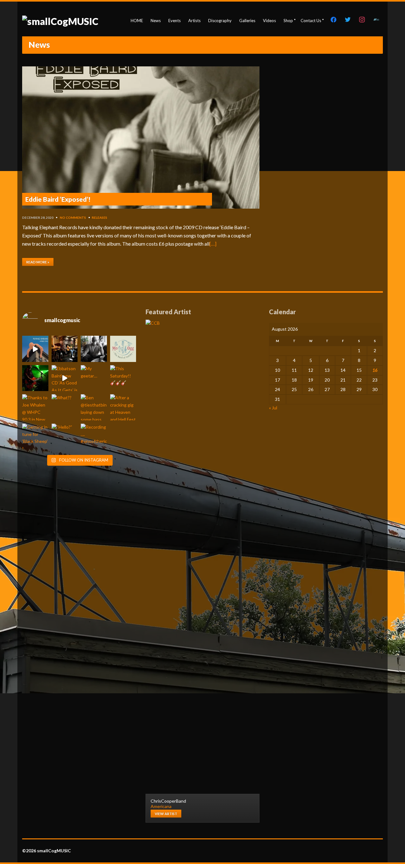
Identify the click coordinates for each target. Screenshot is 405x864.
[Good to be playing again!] (65, 349)
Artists (194, 20)
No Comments (73, 217)
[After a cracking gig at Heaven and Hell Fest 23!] (123, 407)
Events (174, 20)
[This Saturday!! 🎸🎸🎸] (123, 378)
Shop (288, 20)
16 (374, 370)
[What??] (65, 407)
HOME (137, 20)
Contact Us (311, 20)
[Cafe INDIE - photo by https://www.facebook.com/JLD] (35, 378)
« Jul (273, 407)
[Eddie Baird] (94, 349)
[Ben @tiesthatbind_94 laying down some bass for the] (94, 407)
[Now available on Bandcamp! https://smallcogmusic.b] (123, 349)
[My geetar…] (94, 378)
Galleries (247, 20)
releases (99, 217)
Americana (161, 806)
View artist (166, 814)
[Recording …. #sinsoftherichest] (94, 437)
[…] (212, 244)
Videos (269, 20)
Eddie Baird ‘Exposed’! (57, 199)
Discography (220, 20)
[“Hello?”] (65, 437)
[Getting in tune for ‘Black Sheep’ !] (35, 437)
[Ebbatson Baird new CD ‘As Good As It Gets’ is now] (65, 378)
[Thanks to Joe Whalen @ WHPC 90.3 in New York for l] (35, 407)
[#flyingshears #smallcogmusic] (35, 349)
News (156, 20)
